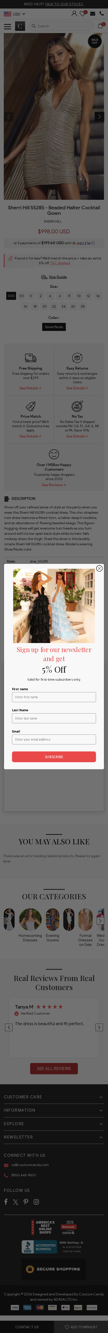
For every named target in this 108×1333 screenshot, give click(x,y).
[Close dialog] (99, 568)
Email (16, 731)
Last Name (20, 710)
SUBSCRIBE (54, 757)
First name (20, 689)
